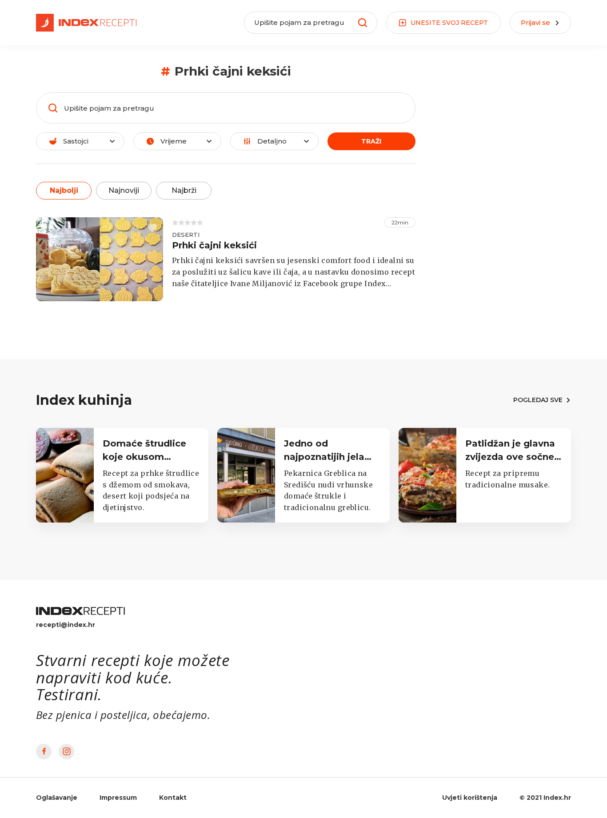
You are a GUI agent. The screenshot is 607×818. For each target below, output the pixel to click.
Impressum (118, 798)
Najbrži (184, 190)
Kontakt (173, 798)
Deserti (186, 234)
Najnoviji (123, 190)
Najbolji (64, 190)
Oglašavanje (56, 798)
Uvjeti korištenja (469, 798)
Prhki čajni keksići (214, 245)
